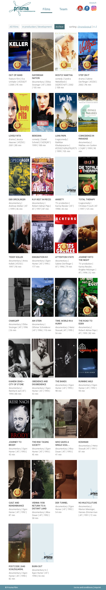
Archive (59, 26)
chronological (84, 26)
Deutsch (92, 3)
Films (46, 9)
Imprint (97, 587)
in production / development (37, 26)
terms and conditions (83, 587)
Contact (82, 9)
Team (63, 9)
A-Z (95, 26)
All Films (14, 26)
